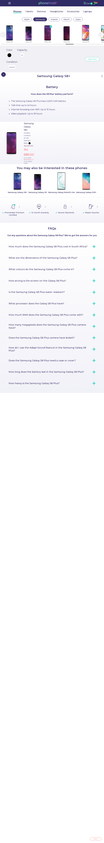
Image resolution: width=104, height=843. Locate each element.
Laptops (87, 11)
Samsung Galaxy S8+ (29, 126)
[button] (48, 3)
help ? (96, 839)
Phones (17, 11)
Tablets (29, 11)
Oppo (78, 19)
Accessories (73, 11)
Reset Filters (92, 59)
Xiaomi (67, 19)
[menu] (9, 3)
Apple (27, 19)
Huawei (54, 19)
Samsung (40, 19)
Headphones (56, 11)
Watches (41, 11)
